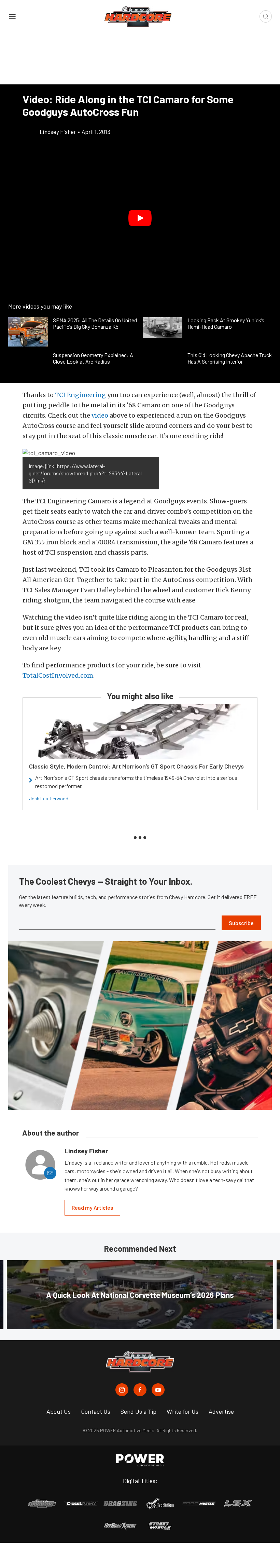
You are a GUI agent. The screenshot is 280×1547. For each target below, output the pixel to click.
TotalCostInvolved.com (58, 675)
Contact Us (95, 1411)
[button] (140, 218)
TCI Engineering (80, 395)
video (100, 415)
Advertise (221, 1411)
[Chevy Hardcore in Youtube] (158, 1389)
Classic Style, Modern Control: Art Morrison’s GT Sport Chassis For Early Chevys (136, 766)
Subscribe (241, 923)
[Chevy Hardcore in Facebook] (140, 1389)
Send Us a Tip (138, 1411)
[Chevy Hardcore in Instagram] (121, 1389)
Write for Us (182, 1411)
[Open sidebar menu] (12, 16)
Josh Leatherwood (48, 798)
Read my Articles (92, 1207)
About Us (58, 1411)
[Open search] (266, 16)
